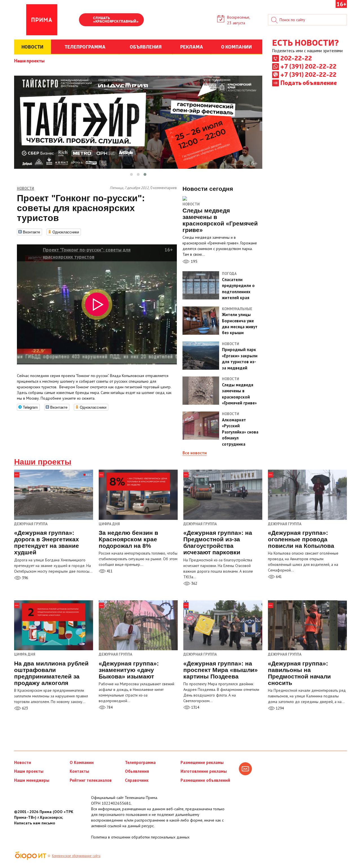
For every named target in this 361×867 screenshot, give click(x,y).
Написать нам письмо (34, 823)
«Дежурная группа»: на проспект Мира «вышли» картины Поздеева (220, 670)
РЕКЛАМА (191, 46)
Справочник (137, 780)
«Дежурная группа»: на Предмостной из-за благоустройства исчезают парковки (217, 542)
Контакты (79, 771)
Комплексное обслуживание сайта (76, 855)
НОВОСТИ (32, 46)
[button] (131, 174)
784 (109, 707)
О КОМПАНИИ (236, 46)
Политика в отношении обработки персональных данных (140, 837)
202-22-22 (296, 57)
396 (24, 577)
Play (86, 20)
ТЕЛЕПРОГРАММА (85, 46)
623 (24, 708)
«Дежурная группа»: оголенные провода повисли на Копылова (301, 539)
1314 (194, 707)
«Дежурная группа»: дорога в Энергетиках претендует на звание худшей (46, 542)
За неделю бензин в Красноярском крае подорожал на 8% (128, 539)
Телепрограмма (140, 762)
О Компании (82, 762)
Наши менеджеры (31, 780)
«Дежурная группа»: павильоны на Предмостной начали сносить (299, 673)
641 (278, 576)
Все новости (194, 453)
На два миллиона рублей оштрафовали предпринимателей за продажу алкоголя (51, 673)
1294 (279, 708)
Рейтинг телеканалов (91, 780)
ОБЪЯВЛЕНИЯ (146, 46)
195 (193, 261)
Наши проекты (29, 60)
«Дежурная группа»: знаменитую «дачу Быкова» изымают (129, 670)
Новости (191, 204)
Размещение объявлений (205, 780)
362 (193, 583)
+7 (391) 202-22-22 (308, 66)
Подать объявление (308, 82)
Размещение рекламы (202, 762)
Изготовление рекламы (203, 771)
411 (109, 571)
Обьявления (137, 771)
